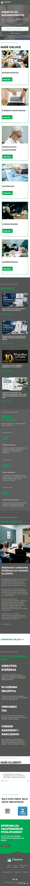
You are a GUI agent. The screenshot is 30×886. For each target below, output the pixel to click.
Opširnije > (7, 79)
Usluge (15, 865)
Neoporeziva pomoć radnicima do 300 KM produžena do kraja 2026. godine (14, 337)
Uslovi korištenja (20, 882)
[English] (22, 884)
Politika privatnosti (10, 882)
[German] (25, 884)
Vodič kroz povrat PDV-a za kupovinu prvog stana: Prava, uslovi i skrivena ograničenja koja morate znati (14, 395)
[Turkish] (28, 884)
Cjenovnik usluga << (12, 639)
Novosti (8, 867)
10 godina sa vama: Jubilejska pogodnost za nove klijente (12, 366)
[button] (27, 2)
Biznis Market (15, 884)
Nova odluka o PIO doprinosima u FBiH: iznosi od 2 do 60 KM (14, 309)
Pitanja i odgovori (23, 865)
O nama (9, 865)
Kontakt (22, 867)
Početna (3, 865)
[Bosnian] (20, 884)
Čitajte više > (7, 314)
